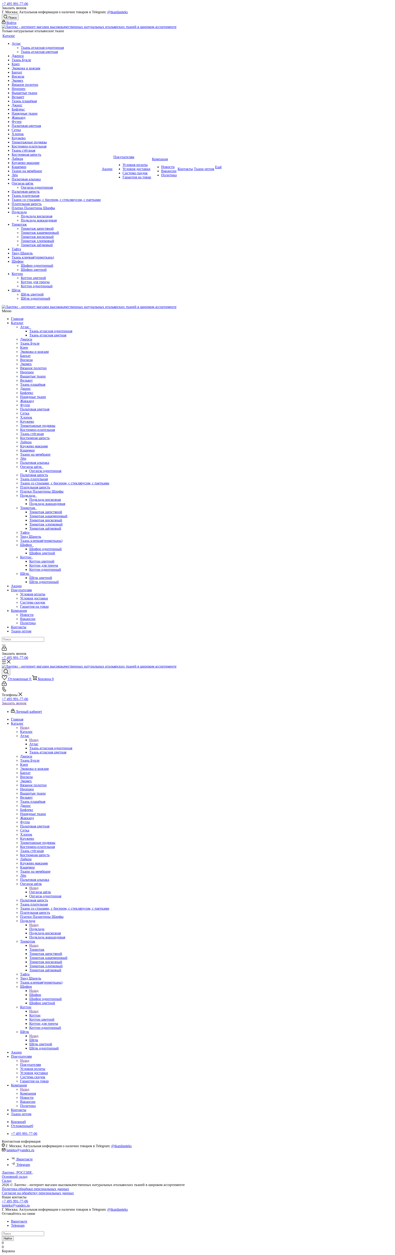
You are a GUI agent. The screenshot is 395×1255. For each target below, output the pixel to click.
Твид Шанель (30, 537)
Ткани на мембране (35, 454)
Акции (16, 586)
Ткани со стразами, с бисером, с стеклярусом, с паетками (64, 483)
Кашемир (27, 450)
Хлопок (26, 417)
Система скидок (32, 602)
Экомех (26, 364)
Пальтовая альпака (34, 463)
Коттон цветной (41, 561)
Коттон (26, 557)
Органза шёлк (32, 467)
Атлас (25, 327)
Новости (27, 615)
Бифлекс (26, 393)
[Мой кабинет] (4, 649)
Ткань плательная (34, 479)
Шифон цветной (42, 553)
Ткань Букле (30, 343)
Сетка (24, 413)
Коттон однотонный (45, 569)
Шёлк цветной (40, 578)
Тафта (24, 532)
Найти (8, 1238)
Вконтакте (24, 1159)
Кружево (27, 421)
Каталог (17, 323)
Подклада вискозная (45, 500)
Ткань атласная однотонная (50, 331)
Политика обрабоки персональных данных (35, 1189)
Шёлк (25, 574)
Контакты (18, 627)
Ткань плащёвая (32, 384)
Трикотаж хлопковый (46, 524)
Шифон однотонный (45, 549)
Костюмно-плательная (37, 430)
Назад (24, 727)
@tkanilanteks (117, 12)
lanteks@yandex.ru (20, 1150)
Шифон (27, 545)
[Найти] (3, 645)
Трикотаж (28, 508)
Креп (24, 347)
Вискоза (26, 360)
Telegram (23, 1165)
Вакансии (27, 619)
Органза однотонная (45, 471)
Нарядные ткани (33, 397)
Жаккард (27, 401)
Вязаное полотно (33, 368)
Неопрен (27, 372)
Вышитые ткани (33, 376)
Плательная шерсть (35, 487)
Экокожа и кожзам (34, 352)
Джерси (26, 339)
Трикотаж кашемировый (48, 516)
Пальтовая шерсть (34, 475)
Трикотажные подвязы (37, 426)
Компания (19, 611)
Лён (23, 458)
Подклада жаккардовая (47, 504)
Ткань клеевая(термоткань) (41, 541)
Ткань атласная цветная (47, 335)
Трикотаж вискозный (45, 520)
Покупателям (21, 590)
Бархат (25, 356)
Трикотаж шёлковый (45, 528)
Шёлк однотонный (44, 582)
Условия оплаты (32, 594)
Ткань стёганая (32, 434)
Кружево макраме (34, 446)
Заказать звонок (14, 703)
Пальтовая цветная (34, 409)
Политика (28, 623)
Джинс (25, 389)
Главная (17, 319)
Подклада (28, 495)
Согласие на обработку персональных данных (38, 1193)
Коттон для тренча (43, 565)
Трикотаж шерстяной (45, 512)
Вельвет (26, 380)
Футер (25, 405)
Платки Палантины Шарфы (42, 491)
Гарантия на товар (34, 606)
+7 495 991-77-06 (15, 4)
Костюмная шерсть (35, 438)
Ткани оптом (21, 631)
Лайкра (26, 442)
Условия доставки (34, 598)
